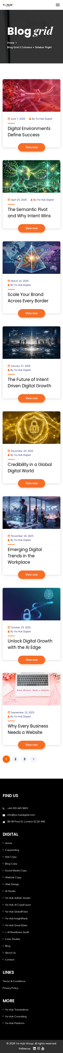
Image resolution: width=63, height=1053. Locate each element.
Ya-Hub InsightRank (16, 918)
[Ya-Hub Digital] (8, 5)
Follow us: (25, 1048)
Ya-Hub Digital (44, 118)
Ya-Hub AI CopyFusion (18, 904)
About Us (10, 952)
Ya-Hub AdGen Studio (17, 897)
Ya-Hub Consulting (16, 1016)
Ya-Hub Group (24, 1043)
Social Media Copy (16, 870)
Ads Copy (10, 856)
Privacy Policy (10, 988)
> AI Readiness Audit (17, 932)
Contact (9, 959)
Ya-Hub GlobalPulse (16, 911)
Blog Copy (11, 863)
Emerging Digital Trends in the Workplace (25, 556)
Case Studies (12, 939)
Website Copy (13, 877)
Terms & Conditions (14, 981)
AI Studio (10, 891)
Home (10, 42)
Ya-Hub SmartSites (16, 925)
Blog (7, 945)
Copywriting (12, 850)
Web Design (12, 884)
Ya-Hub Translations (17, 1009)
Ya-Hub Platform (14, 1023)
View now (32, 147)
